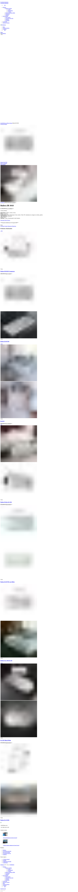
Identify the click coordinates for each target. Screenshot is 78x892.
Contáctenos (5, 862)
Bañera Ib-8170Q (3, 162)
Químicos (5, 854)
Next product (3, 164)
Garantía (4, 860)
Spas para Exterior (6, 852)
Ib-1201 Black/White (5, 740)
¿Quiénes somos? (6, 859)
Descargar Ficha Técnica (5, 220)
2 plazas (10, 123)
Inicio (1, 123)
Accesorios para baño (7, 851)
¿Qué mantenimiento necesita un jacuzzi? (10, 837)
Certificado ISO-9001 (7, 861)
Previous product (3, 124)
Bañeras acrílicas (6, 123)
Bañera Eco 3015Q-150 (6, 660)
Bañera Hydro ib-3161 (6, 502)
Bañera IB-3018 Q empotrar (7, 271)
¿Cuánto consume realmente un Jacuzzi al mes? (11, 845)
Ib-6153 (2, 421)
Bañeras (4, 850)
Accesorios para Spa (7, 853)
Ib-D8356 (2, 202)
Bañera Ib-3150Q (4, 820)
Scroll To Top (3, 888)
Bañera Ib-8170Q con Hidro (7, 582)
